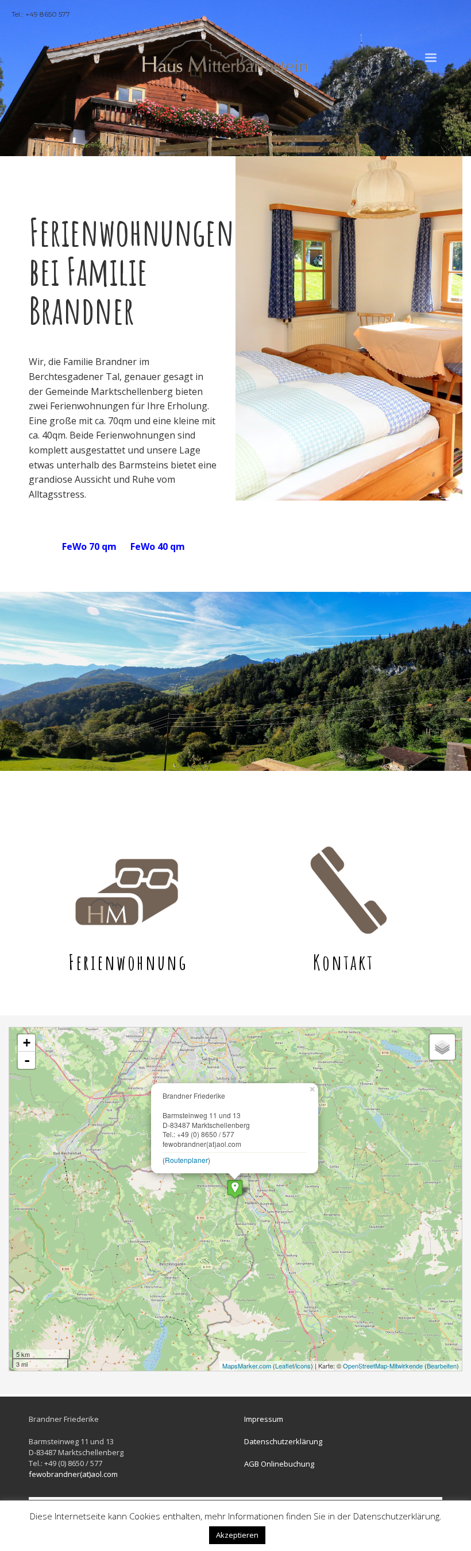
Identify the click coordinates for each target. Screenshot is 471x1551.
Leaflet (284, 1365)
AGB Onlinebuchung (279, 1464)
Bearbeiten (442, 1365)
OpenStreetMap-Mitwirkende (383, 1365)
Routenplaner (186, 1160)
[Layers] (442, 1047)
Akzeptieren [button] (237, 1535)
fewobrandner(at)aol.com (73, 1474)
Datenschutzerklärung (283, 1441)
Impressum (263, 1419)
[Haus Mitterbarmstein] (235, 1189)
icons (303, 1365)
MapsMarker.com (246, 1365)
